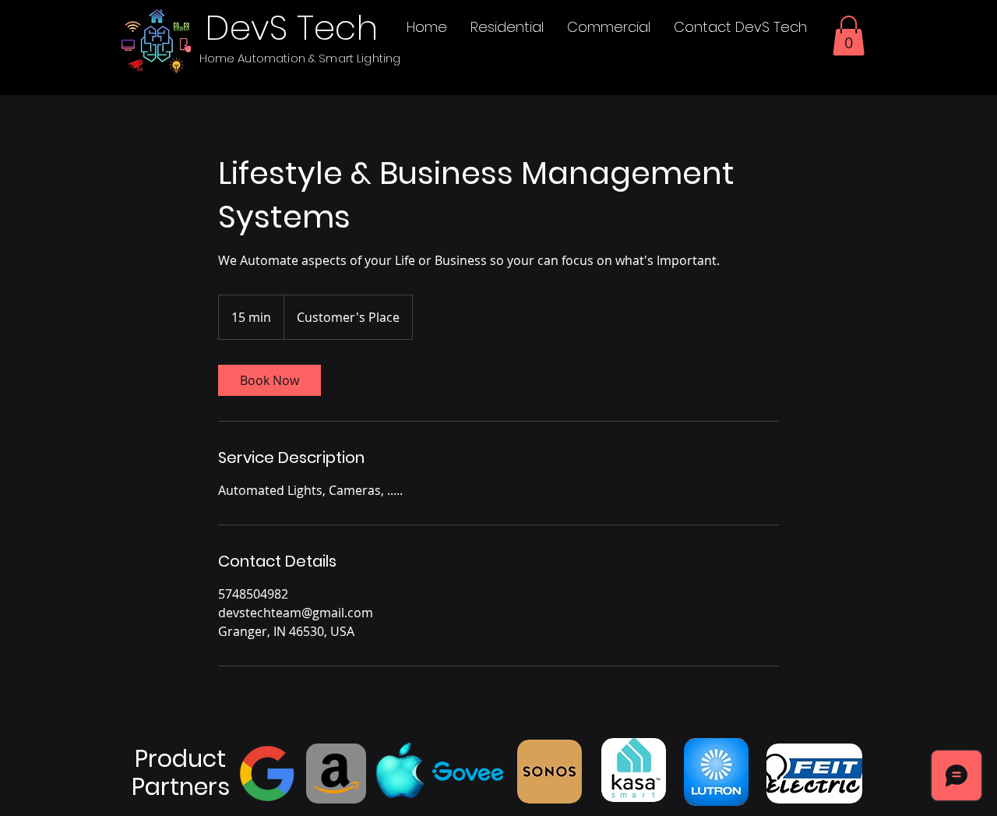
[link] (269, 380)
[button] (848, 35)
